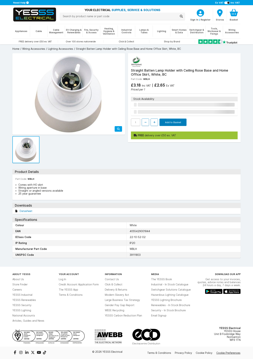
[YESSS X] (33, 352)
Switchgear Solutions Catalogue (171, 289)
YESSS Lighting (21, 310)
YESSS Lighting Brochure (166, 300)
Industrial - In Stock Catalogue (169, 284)
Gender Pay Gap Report (119, 305)
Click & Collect (113, 284)
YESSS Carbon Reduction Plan (123, 315)
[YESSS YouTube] (39, 352)
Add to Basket (173, 122)
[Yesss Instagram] (21, 352)
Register (206, 19)
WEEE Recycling (114, 310)
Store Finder (20, 284)
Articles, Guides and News (28, 320)
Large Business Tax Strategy (122, 300)
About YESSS (21, 274)
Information (113, 274)
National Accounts (23, 315)
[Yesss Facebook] (15, 352)
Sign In (194, 19)
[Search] (181, 16)
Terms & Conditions (71, 294)
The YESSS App (68, 289)
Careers (17, 289)
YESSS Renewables (24, 300)
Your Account (69, 274)
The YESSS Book (161, 279)
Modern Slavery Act (117, 294)
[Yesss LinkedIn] (27, 352)
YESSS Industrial (22, 294)
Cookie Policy (204, 352)
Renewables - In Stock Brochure (170, 305)
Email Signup (159, 315)
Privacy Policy (183, 352)
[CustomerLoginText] (200, 12)
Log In (62, 279)
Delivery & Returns (116, 289)
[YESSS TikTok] (44, 352)
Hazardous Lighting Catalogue (170, 294)
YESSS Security (21, 305)
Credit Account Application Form (79, 284)
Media (155, 274)
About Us (18, 279)
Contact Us (112, 279)
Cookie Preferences (228, 352)
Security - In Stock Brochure (168, 310)
